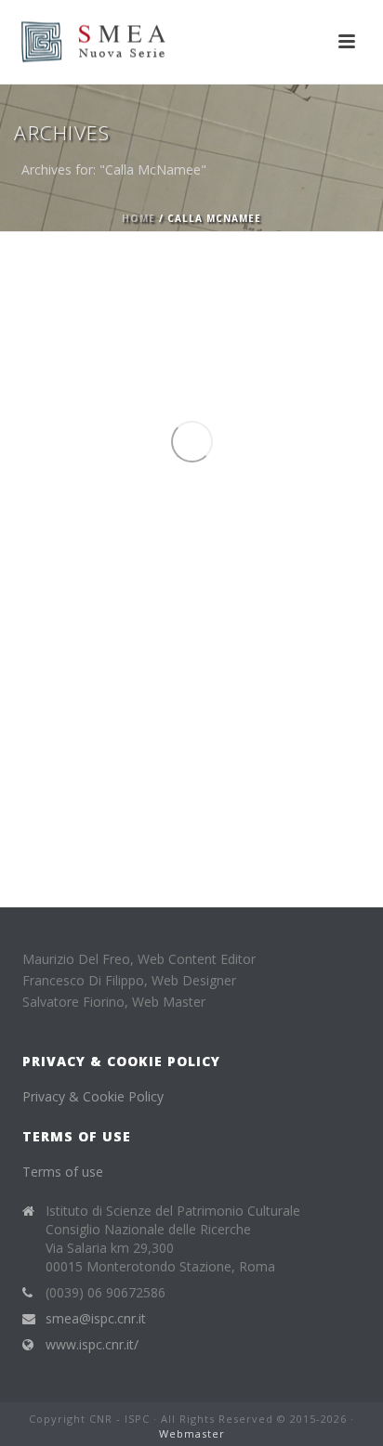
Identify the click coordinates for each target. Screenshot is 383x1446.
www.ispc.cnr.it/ (92, 1344)
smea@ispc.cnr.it (96, 1318)
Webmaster (192, 1433)
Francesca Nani (194, 767)
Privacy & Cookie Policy (93, 1096)
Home (138, 218)
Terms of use (62, 1171)
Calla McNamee (91, 767)
